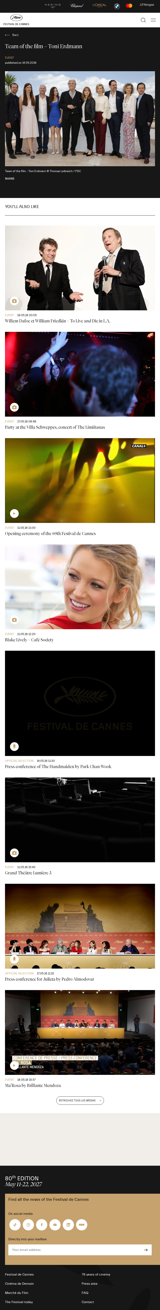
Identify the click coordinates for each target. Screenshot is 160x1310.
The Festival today (19, 1302)
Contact (88, 1302)
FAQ (85, 1293)
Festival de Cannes (19, 1274)
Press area (90, 1284)
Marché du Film (16, 1293)
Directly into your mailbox (27, 1239)
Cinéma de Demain (19, 1284)
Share (10, 178)
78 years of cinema (96, 1274)
